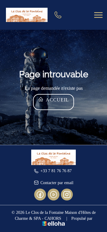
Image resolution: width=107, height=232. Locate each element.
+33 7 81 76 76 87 (56, 171)
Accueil (57, 99)
